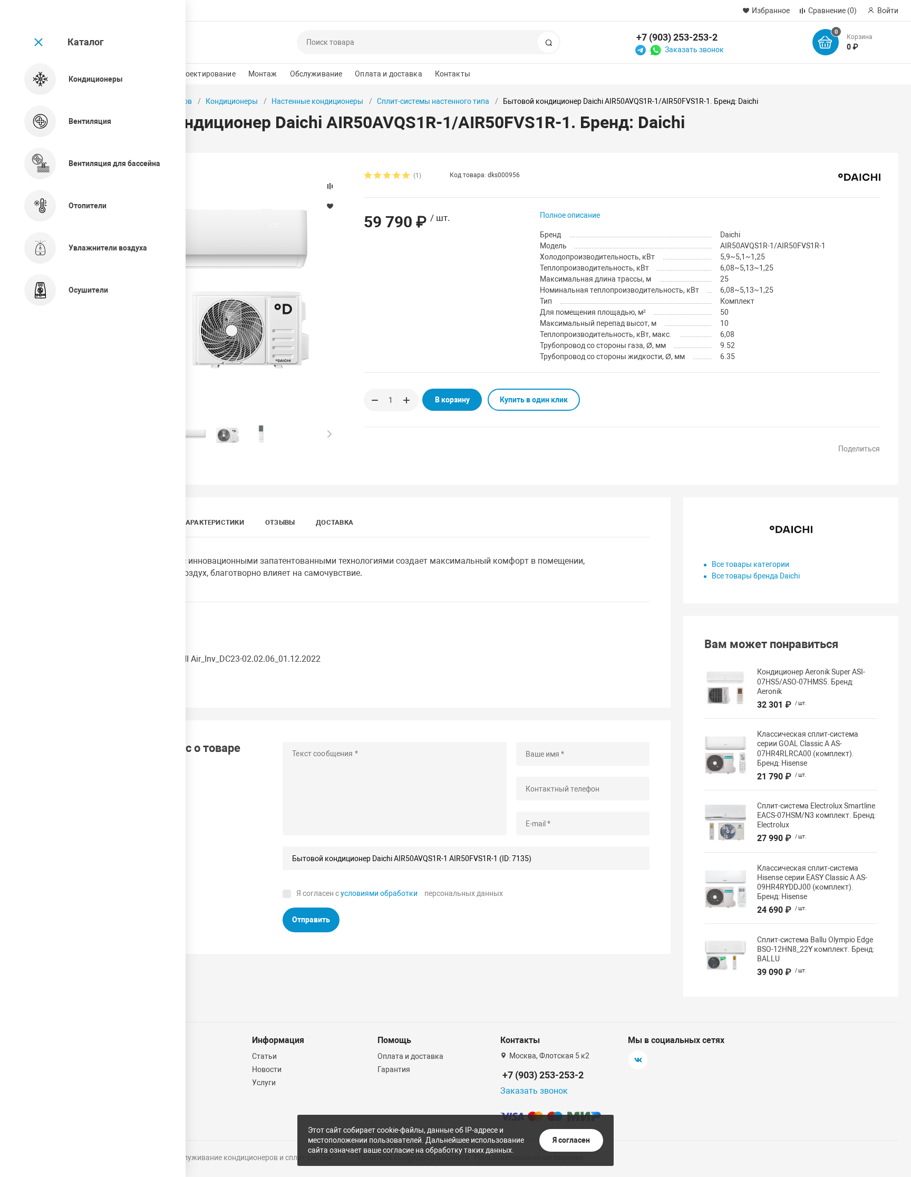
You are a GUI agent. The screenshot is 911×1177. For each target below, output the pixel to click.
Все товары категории (750, 564)
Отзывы (280, 522)
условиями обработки (379, 893)
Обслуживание (316, 74)
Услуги (264, 1082)
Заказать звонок (694, 49)
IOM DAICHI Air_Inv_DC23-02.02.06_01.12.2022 (233, 659)
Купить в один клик (534, 399)
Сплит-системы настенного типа (433, 101)
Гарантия (393, 1069)
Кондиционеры (232, 101)
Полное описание (570, 215)
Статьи (264, 1056)
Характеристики (212, 522)
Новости (267, 1069)
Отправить (311, 919)
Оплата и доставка (388, 74)
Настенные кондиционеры (317, 101)
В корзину (452, 399)
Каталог (85, 41)
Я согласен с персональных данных (399, 893)
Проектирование (206, 74)
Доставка (334, 522)
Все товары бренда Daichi (756, 576)
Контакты (452, 74)
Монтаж (262, 74)
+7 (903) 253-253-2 (677, 37)
